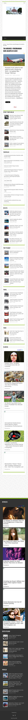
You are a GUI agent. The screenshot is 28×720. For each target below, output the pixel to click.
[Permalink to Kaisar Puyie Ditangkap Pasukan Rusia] (5, 637)
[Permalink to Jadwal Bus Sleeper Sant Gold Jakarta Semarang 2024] (6, 227)
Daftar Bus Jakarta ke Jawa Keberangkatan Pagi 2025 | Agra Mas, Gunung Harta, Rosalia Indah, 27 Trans (15, 676)
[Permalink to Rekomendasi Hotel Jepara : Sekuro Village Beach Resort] (5, 657)
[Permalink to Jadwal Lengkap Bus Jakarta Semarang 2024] (6, 221)
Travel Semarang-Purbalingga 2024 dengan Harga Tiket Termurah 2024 (16, 294)
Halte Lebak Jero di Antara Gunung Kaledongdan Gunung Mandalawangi (16, 138)
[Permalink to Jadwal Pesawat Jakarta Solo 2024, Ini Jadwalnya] (6, 253)
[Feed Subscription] (24, 53)
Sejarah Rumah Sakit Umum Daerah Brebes (15, 642)
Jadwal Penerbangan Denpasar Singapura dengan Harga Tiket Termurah (16, 259)
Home (4, 44)
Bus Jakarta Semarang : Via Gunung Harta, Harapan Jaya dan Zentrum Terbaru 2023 (16, 240)
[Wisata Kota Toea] (14, 13)
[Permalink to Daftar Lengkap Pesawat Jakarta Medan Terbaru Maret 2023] (6, 145)
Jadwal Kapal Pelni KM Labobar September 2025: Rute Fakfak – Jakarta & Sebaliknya (15, 684)
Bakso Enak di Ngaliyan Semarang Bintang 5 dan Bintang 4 (15, 663)
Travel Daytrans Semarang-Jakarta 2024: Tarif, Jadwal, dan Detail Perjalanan (16, 314)
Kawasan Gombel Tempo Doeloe (11, 165)
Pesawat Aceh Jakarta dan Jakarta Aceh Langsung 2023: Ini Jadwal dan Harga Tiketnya (14, 70)
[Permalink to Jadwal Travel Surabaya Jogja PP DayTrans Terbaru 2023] (6, 320)
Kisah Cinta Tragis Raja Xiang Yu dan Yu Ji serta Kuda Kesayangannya (17, 332)
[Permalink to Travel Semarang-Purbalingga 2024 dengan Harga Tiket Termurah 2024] (6, 294)
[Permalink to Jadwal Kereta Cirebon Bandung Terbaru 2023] (6, 132)
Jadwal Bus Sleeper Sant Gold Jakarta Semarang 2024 (16, 703)
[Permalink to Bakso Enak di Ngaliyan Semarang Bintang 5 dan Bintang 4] (5, 663)
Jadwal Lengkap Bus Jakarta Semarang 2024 (15, 697)
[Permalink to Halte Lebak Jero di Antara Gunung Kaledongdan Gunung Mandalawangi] (6, 138)
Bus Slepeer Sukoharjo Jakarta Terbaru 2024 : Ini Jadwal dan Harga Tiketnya (16, 233)
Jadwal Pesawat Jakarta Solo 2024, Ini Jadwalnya (15, 690)
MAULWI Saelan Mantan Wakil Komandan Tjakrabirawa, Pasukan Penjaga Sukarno (16, 117)
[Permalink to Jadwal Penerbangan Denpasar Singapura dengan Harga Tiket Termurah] (6, 259)
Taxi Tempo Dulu (8, 180)
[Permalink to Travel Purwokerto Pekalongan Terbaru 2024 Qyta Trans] (6, 307)
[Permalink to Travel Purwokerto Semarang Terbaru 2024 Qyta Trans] (6, 301)
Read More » (19, 98)
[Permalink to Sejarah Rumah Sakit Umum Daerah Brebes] (5, 643)
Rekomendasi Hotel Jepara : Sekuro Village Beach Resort (16, 655)
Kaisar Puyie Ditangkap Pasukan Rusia (14, 636)
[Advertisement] (14, 25)
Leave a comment (16, 75)
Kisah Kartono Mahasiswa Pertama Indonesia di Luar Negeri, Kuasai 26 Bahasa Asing (17, 339)
